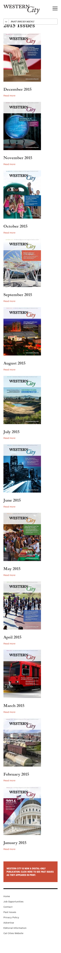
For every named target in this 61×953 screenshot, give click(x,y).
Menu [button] (55, 9)
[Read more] (30, 57)
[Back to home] (20, 8)
